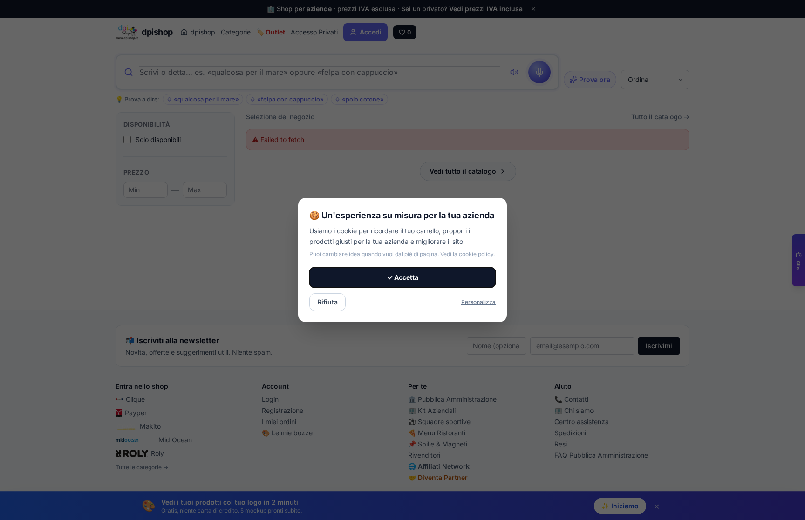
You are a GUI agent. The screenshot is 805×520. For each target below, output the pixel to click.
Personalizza (478, 301)
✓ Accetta (402, 277)
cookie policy (476, 253)
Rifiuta (327, 302)
